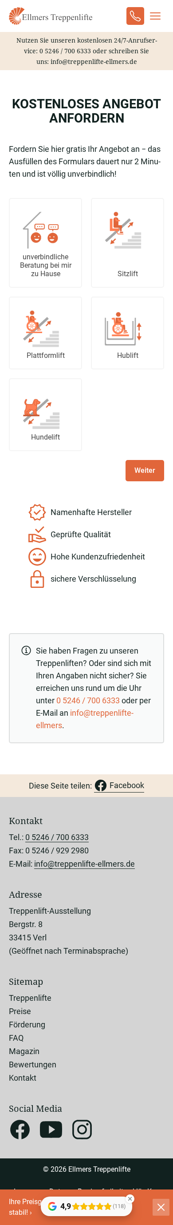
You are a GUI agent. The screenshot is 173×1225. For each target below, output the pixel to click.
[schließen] (161, 1207)
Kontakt (22, 1077)
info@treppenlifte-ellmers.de (94, 61)
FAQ (16, 1038)
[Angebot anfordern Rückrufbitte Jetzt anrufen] (135, 16)
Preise (20, 1011)
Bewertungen (32, 1064)
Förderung (27, 1024)
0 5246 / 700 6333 (65, 51)
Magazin (24, 1051)
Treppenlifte (30, 998)
